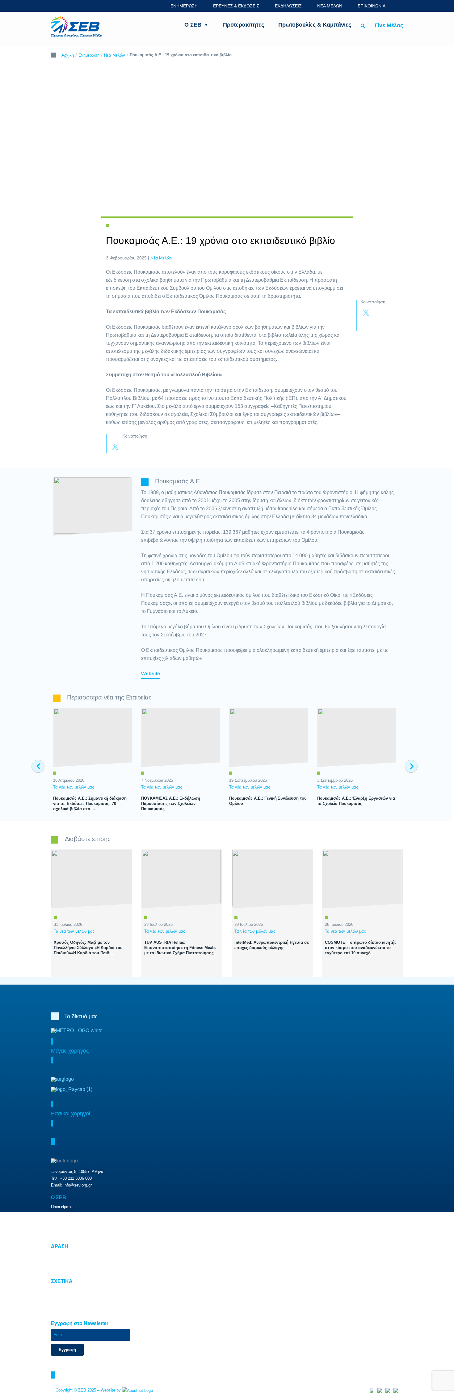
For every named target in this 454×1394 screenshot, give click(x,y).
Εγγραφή (67, 1349)
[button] (363, 26)
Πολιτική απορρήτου (69, 1304)
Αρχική (67, 55)
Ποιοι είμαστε (62, 1206)
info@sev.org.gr (78, 1185)
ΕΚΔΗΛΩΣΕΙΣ (288, 5)
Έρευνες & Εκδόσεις (69, 1220)
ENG (399, 5)
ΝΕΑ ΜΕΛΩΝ (329, 5)
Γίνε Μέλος (389, 25)
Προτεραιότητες (243, 25)
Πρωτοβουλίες (63, 1262)
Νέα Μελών (114, 55)
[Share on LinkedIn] (366, 325)
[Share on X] (366, 313)
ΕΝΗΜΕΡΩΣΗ (184, 5)
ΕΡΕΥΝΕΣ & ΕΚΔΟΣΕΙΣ (236, 5)
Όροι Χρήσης (62, 1297)
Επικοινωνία (62, 1311)
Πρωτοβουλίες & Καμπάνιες (314, 25)
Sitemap (58, 1290)
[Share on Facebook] (378, 313)
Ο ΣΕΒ (192, 25)
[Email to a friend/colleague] (378, 325)
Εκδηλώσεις (62, 1227)
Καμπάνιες (60, 1269)
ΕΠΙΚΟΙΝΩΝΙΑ (371, 5)
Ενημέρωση (88, 55)
